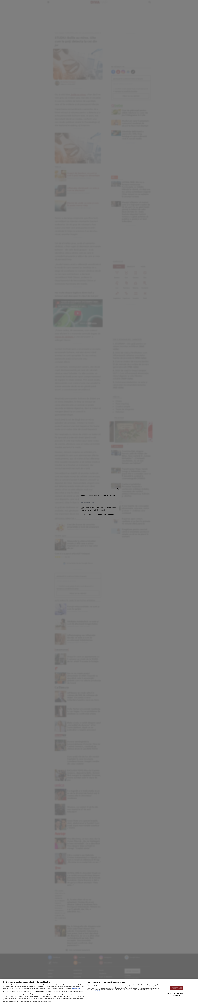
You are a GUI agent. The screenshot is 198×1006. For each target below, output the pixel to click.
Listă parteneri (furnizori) (93, 991)
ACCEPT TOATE (177, 988)
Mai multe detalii (76, 988)
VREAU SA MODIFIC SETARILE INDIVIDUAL (176, 994)
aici (75, 996)
